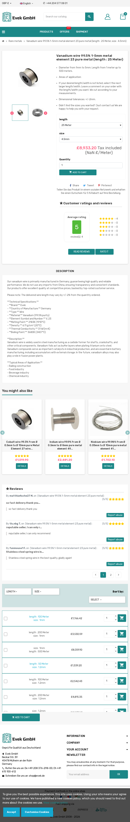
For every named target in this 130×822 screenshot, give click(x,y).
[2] (103, 219)
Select (96, 599)
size (61, 133)
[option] (22, 436)
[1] (100, 219)
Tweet (90, 185)
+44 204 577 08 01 (55, 3)
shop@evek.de (37, 775)
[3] (106, 219)
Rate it (104, 251)
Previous (95, 574)
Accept (11, 812)
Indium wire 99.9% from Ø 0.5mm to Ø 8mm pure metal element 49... (65, 445)
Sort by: (118, 591)
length (63, 119)
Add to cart (122, 618)
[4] (109, 219)
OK (118, 774)
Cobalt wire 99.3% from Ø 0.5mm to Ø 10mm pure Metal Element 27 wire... (21, 445)
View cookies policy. (55, 802)
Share (76, 185)
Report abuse (115, 515)
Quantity (64, 159)
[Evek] (18, 16)
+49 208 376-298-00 (40, 768)
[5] (112, 219)
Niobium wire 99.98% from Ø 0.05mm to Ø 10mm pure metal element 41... (108, 445)
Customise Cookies (37, 812)
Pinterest (106, 185)
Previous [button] (2, 432)
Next (118, 574)
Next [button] (127, 432)
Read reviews (81, 251)
